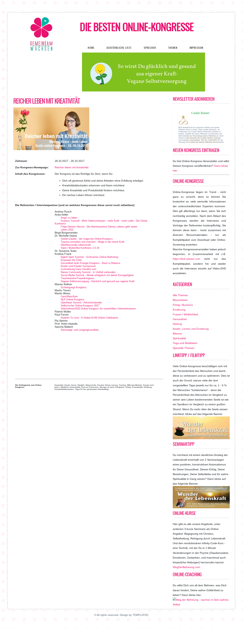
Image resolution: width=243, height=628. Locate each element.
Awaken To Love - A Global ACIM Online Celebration (89, 317)
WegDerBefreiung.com (186, 567)
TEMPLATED (140, 614)
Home (91, 48)
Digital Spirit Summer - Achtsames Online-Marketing (89, 257)
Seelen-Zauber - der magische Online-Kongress (87, 238)
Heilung (177, 323)
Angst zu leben (69, 217)
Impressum (196, 48)
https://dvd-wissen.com (186, 258)
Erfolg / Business (183, 304)
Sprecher (150, 48)
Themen (172, 48)
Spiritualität (179, 338)
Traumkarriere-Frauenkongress (77, 278)
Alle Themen (180, 295)
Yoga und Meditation (185, 343)
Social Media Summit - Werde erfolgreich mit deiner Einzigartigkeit (97, 275)
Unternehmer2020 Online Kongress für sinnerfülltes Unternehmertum (98, 308)
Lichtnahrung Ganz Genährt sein (78, 269)
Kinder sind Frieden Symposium (78, 266)
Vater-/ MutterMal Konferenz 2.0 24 (80, 247)
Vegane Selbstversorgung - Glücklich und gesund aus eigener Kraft (97, 281)
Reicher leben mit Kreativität (46, 100)
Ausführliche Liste (119, 48)
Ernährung (179, 309)
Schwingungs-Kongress (74, 287)
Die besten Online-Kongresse (137, 26)
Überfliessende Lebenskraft (76, 244)
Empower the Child (71, 260)
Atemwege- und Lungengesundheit (80, 329)
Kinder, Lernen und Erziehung (191, 328)
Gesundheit (180, 319)
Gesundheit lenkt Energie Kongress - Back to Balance (90, 263)
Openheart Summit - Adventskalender (81, 302)
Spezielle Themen (183, 347)
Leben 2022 (67, 229)
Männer (177, 333)
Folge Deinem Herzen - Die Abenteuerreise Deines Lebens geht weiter (99, 226)
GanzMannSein (69, 296)
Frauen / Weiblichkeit (185, 314)
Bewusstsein (180, 299)
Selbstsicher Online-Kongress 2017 (80, 305)
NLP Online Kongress (72, 299)
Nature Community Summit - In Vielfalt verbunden (88, 272)
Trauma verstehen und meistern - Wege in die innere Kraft (92, 241)
